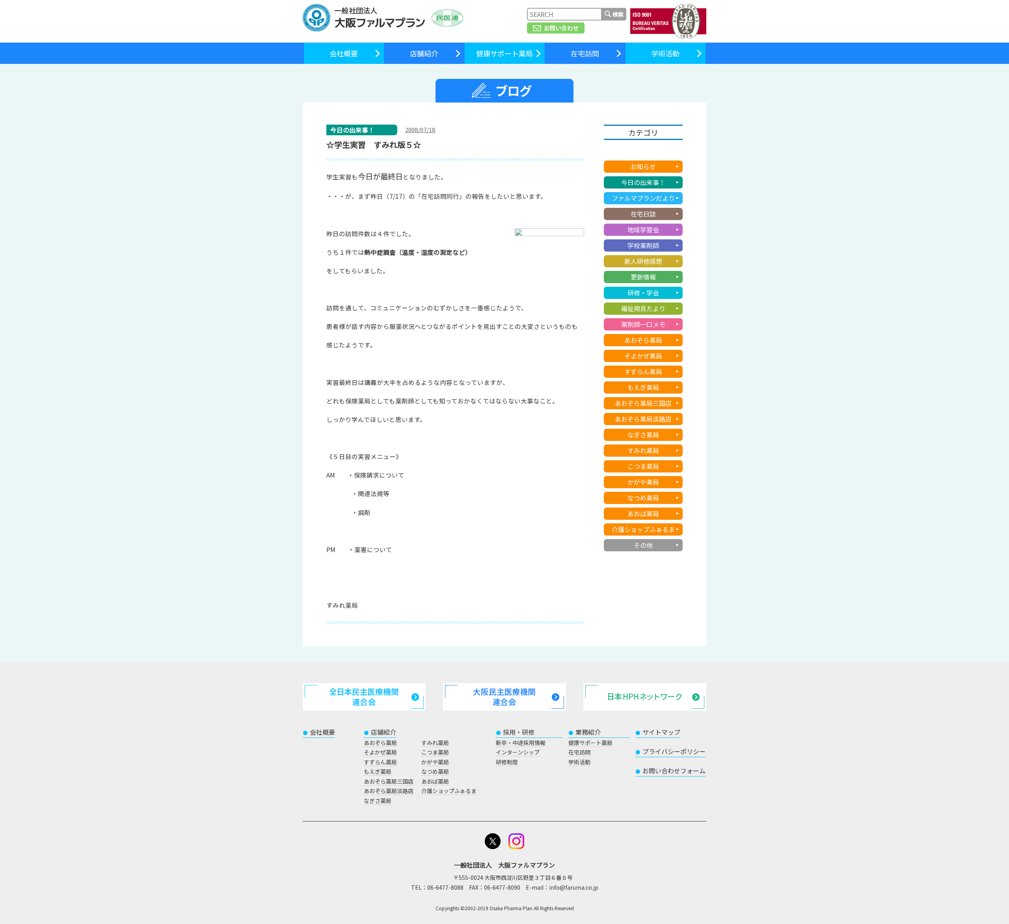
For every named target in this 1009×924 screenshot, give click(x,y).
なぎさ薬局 (643, 434)
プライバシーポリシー (670, 751)
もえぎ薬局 (643, 387)
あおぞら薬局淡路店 (643, 419)
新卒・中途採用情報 (520, 743)
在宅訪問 (585, 53)
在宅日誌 (643, 213)
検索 (618, 14)
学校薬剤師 (643, 245)
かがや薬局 (643, 482)
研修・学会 (643, 292)
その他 (643, 545)
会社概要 (344, 53)
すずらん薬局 (643, 371)
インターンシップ (518, 752)
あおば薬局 (643, 513)
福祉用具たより (643, 308)
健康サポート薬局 (504, 53)
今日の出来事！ (643, 182)
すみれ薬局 (643, 450)
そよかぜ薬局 (643, 355)
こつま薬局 (643, 466)
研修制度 (507, 762)
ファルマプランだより (643, 198)
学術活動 (665, 53)
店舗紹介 (424, 53)
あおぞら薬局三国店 (643, 403)
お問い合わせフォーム (670, 770)
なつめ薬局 (643, 497)
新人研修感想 (643, 261)
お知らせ (643, 166)
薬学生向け (643, 150)
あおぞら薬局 (643, 340)
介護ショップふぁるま (643, 529)
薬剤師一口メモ (643, 324)
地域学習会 (643, 229)
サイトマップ (657, 732)
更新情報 (643, 277)
